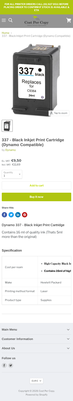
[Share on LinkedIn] (18, 214)
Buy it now (36, 197)
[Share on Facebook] (4, 214)
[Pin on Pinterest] (24, 214)
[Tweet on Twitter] (11, 214)
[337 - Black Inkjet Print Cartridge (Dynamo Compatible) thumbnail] (7, 125)
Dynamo (10, 150)
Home (5, 33)
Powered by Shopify (36, 394)
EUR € (35, 380)
